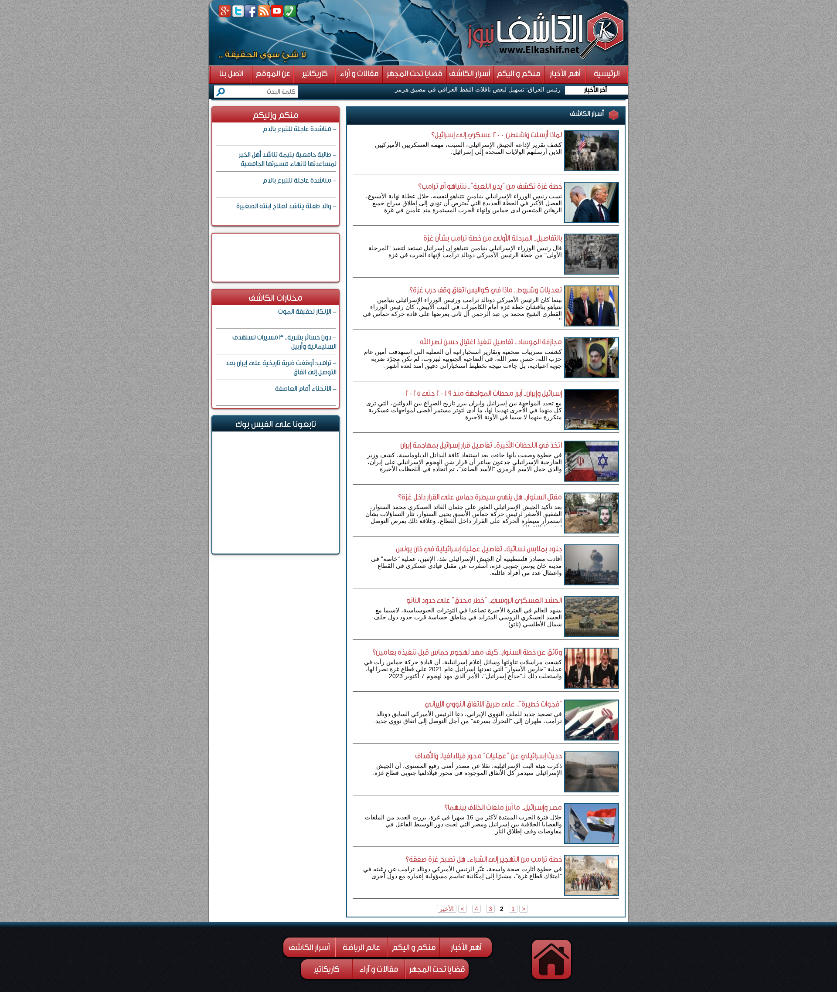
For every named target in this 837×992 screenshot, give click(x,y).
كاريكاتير (327, 969)
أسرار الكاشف (309, 947)
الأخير (446, 908)
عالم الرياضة (361, 947)
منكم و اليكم (414, 947)
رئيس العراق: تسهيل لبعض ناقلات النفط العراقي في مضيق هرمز (478, 89)
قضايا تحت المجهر (437, 969)
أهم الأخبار (466, 947)
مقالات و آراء (378, 969)
